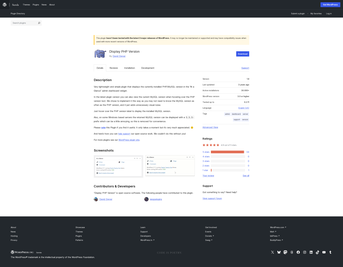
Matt (273, 231)
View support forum (212, 198)
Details (100, 68)
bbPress (275, 236)
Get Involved (211, 227)
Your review (208, 175)
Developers (145, 236)
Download (242, 54)
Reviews (114, 68)
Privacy (14, 240)
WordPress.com (278, 227)
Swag (208, 240)
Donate (209, 236)
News (13, 231)
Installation (129, 68)
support (237, 120)
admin (227, 114)
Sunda (39, 252)
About (13, 227)
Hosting (14, 236)
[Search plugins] (39, 23)
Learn (142, 227)
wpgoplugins (156, 199)
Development (147, 68)
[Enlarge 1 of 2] (139, 158)
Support (245, 68)
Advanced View (210, 127)
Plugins (79, 236)
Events (208, 231)
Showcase (80, 227)
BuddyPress (276, 240)
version (245, 120)
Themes (79, 231)
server (245, 114)
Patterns (79, 240)
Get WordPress (330, 4)
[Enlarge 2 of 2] (191, 158)
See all (246, 175)
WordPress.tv (147, 240)
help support (124, 133)
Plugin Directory (18, 13)
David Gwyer (119, 56)
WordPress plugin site (128, 140)
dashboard (236, 114)
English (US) (243, 108)
